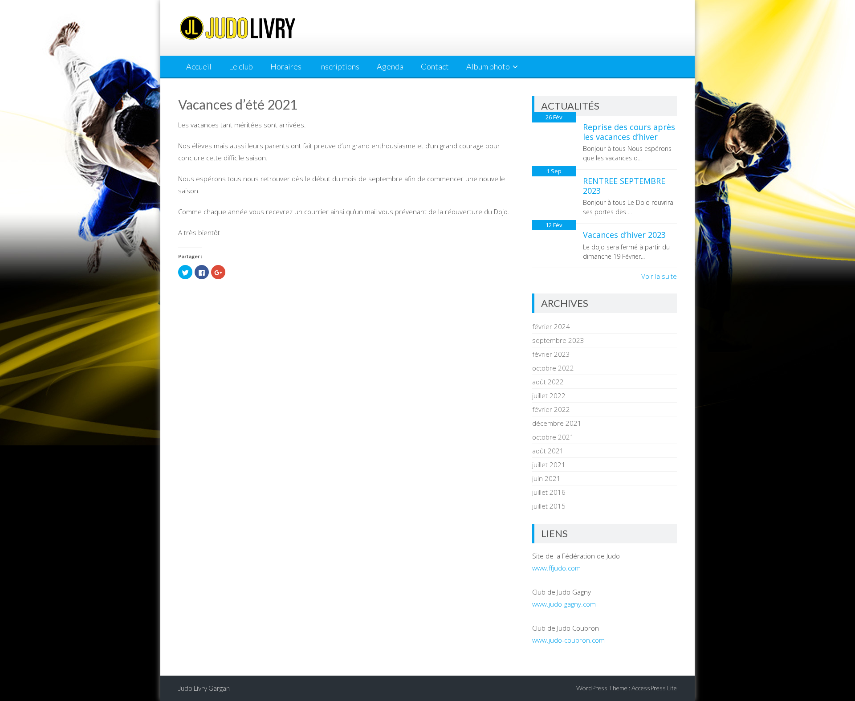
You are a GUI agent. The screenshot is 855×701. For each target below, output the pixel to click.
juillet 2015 (549, 505)
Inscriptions (339, 66)
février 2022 (551, 409)
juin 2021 (546, 478)
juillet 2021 (549, 464)
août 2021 (548, 450)
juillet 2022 (549, 395)
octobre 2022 (553, 367)
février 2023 (551, 354)
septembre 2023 (558, 340)
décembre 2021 (557, 423)
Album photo (488, 66)
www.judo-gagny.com (564, 603)
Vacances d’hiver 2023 (624, 234)
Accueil (199, 66)
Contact (435, 66)
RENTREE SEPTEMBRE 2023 (624, 185)
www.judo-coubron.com (568, 640)
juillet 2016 (549, 492)
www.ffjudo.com (556, 567)
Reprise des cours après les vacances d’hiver (629, 132)
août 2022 (548, 381)
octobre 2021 (553, 436)
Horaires (285, 66)
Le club (241, 66)
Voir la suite (659, 276)
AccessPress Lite (654, 688)
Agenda (390, 66)
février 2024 (551, 326)
